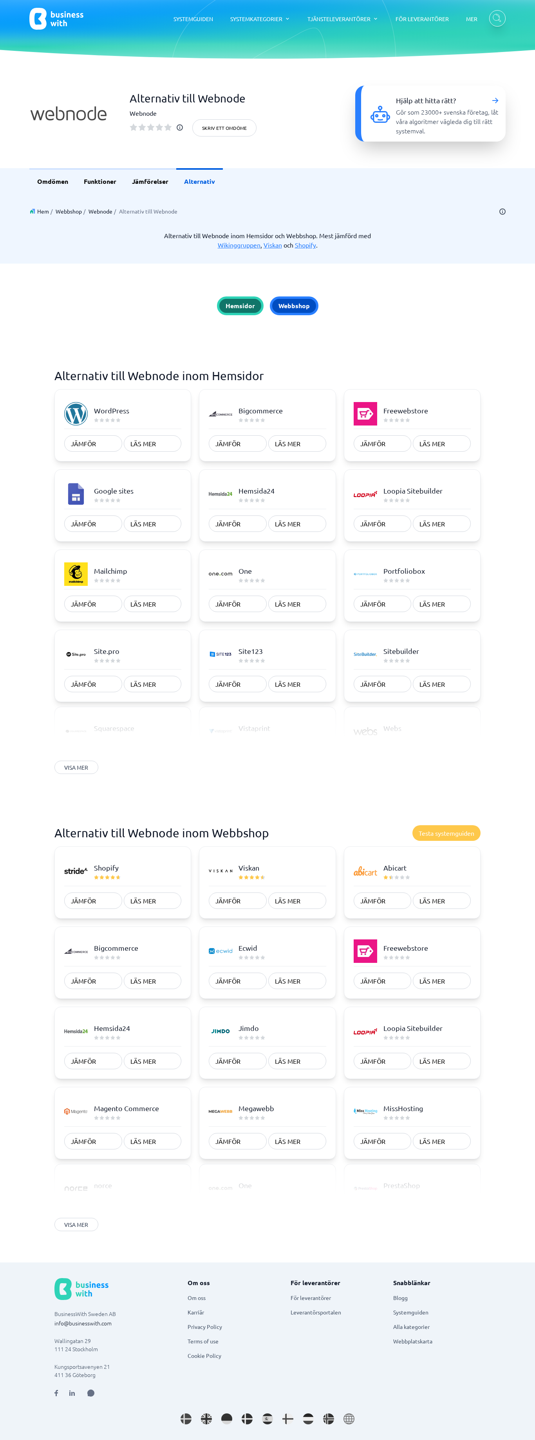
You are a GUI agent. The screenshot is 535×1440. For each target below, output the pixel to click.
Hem (43, 211)
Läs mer (143, 443)
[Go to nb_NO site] (328, 1418)
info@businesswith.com (83, 1323)
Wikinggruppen (239, 245)
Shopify (305, 245)
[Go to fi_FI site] (287, 1418)
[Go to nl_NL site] (308, 1418)
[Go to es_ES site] (267, 1418)
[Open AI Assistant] (91, 1393)
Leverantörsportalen (316, 1312)
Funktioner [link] (100, 181)
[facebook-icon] (56, 1393)
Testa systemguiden (446, 833)
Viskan (273, 245)
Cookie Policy (204, 1355)
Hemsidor (240, 306)
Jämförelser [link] (150, 181)
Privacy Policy (205, 1326)
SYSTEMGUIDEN (193, 18)
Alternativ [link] (199, 181)
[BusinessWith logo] (56, 19)
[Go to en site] (348, 1418)
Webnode (100, 211)
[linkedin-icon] (72, 1393)
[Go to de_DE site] (226, 1418)
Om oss (197, 1297)
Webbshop (69, 211)
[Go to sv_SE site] (186, 1418)
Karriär (196, 1312)
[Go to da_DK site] (247, 1418)
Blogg (400, 1297)
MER (471, 18)
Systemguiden (410, 1312)
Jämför (83, 443)
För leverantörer (311, 1297)
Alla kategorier (411, 1326)
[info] (180, 127)
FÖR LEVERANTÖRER (422, 18)
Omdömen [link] (52, 181)
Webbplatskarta (412, 1341)
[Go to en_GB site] (206, 1418)
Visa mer (76, 767)
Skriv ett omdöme (224, 128)
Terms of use (203, 1341)
